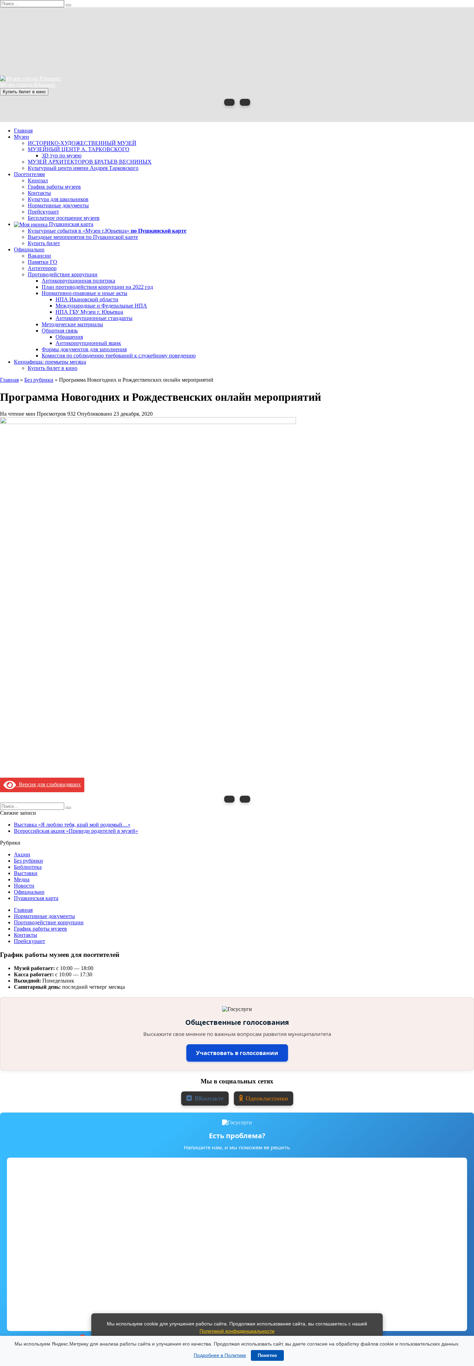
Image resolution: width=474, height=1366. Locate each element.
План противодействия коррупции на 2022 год (97, 287)
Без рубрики (28, 861)
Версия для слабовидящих (48, 784)
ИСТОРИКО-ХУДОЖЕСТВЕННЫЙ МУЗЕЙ (82, 143)
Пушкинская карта (70, 224)
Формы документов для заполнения (84, 349)
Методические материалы (72, 324)
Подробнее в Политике (220, 1355)
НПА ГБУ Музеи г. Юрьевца (89, 312)
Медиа (21, 879)
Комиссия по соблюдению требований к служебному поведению (119, 355)
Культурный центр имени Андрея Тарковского (83, 168)
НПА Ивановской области (87, 299)
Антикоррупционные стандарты (94, 318)
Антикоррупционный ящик (88, 343)
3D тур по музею (62, 155)
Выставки (25, 873)
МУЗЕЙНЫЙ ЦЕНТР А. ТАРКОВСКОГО (78, 149)
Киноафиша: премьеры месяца (50, 362)
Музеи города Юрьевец (28, 85)
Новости (24, 886)
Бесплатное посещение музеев (64, 218)
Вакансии (39, 256)
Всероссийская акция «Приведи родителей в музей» (76, 831)
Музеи (21, 137)
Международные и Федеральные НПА (101, 306)
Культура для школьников (58, 199)
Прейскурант (43, 212)
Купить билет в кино (24, 91)
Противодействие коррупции (63, 274)
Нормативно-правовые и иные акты (84, 293)
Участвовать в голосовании (237, 1053)
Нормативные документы (58, 205)
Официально (29, 249)
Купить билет (44, 243)
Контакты (39, 193)
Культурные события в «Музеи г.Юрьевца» (107, 231)
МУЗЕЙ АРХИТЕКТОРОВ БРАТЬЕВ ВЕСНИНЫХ (90, 162)
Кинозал (38, 180)
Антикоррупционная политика (78, 281)
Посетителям (29, 174)
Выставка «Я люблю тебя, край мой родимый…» (72, 825)
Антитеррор (42, 268)
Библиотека (28, 867)
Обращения (69, 337)
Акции (22, 854)
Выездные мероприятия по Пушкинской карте (83, 237)
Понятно (267, 1355)
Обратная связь (60, 331)
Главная (23, 130)
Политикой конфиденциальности (237, 1331)
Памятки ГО (42, 262)
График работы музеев (54, 187)
